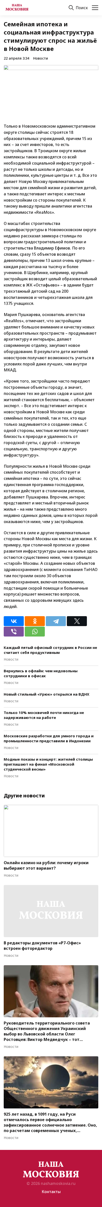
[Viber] (14, 632)
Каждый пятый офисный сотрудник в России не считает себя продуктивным (50, 650)
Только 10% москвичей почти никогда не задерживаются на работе (44, 715)
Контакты (51, 1191)
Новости (40, 58)
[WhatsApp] (35, 632)
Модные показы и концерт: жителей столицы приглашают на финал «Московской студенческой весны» (48, 764)
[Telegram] (56, 621)
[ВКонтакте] (14, 621)
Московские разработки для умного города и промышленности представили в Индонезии (49, 738)
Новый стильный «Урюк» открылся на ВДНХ (46, 694)
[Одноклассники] (35, 621)
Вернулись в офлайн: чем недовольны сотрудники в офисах (40, 673)
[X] (77, 621)
